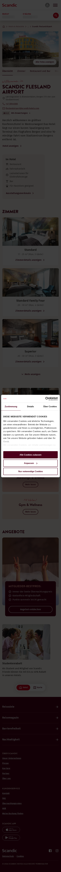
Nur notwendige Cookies (30, 471)
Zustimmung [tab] (11, 406)
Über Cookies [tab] (50, 406)
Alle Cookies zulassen (30, 455)
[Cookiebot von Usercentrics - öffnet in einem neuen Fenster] (45, 399)
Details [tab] (30, 406)
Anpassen (29, 463)
